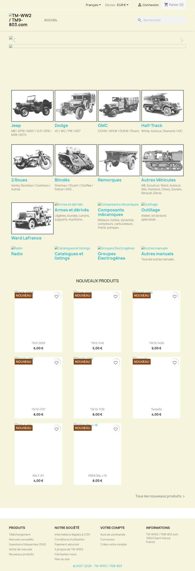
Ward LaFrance (26, 238)
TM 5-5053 (38, 343)
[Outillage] (162, 204)
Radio (17, 254)
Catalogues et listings (69, 256)
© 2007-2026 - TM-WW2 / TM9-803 (97, 566)
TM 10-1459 (156, 343)
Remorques (109, 180)
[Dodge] (76, 106)
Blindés (62, 180)
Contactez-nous (66, 554)
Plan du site (62, 559)
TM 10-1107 (38, 409)
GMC (103, 125)
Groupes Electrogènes (111, 256)
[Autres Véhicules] (162, 160)
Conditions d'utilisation (70, 539)
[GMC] (119, 106)
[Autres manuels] (162, 248)
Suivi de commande (112, 534)
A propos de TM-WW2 (69, 549)
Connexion (107, 539)
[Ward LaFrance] (32, 218)
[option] (97, 38)
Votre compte (112, 528)
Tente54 (156, 409)
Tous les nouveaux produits (160, 496)
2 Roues (19, 180)
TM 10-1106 (97, 409)
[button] (22, 38)
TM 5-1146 (97, 343)
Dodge (61, 125)
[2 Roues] (32, 160)
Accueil (51, 20)
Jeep (16, 125)
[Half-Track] (162, 106)
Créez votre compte (113, 544)
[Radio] (32, 248)
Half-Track (151, 125)
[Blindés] (76, 160)
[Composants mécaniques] (119, 204)
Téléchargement (20, 534)
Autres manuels (157, 254)
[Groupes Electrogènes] (119, 248)
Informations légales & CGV (72, 534)
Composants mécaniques (111, 212)
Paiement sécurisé (67, 544)
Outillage (150, 210)
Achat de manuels (20, 549)
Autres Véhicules (158, 180)
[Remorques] (119, 160)
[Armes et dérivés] (76, 204)
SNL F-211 (38, 475)
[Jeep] (32, 106)
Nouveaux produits (21, 554)
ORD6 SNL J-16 (97, 475)
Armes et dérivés (72, 210)
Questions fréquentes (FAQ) (27, 544)
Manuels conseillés (21, 539)
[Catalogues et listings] (76, 248)
